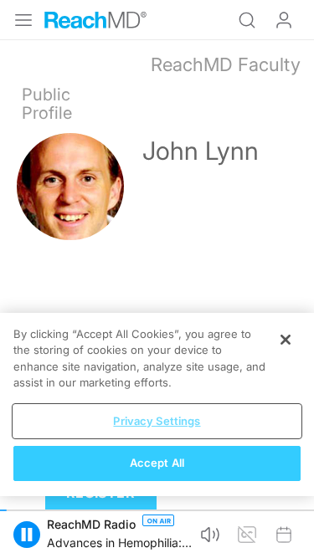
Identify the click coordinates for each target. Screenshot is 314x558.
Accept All (157, 462)
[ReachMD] (95, 20)
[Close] (285, 339)
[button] (26, 534)
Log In (284, 20)
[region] (157, 404)
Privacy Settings (156, 420)
